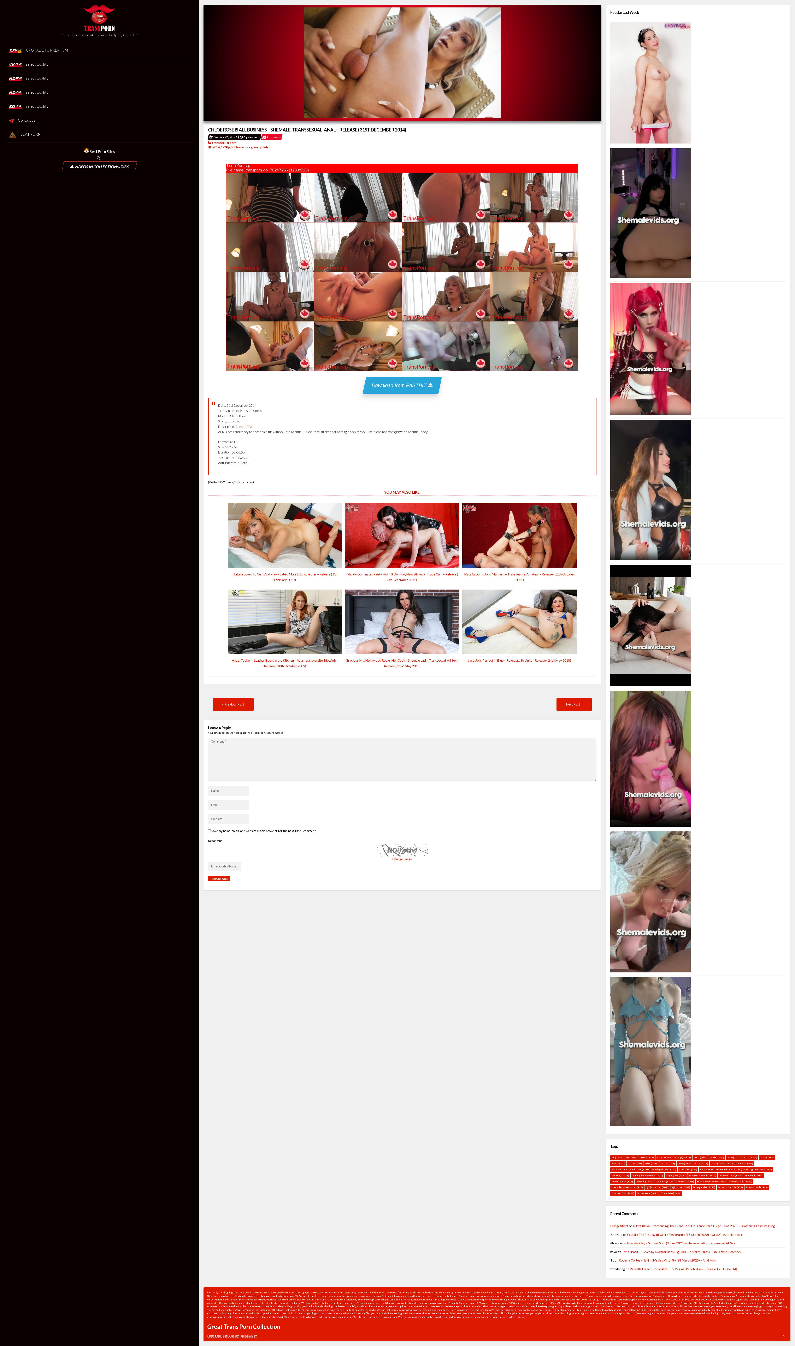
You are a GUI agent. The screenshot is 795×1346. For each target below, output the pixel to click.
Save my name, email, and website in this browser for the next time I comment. (263, 831)
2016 (684, 1163)
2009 (734, 1157)
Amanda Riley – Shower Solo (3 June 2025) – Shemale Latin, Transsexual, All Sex (681, 1243)
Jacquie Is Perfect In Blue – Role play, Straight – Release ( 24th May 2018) (519, 660)
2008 (717, 1157)
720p (226, 147)
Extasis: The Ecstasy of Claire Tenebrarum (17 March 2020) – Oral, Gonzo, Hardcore (685, 1234)
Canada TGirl (244, 426)
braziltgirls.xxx (664, 1169)
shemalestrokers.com (627, 1187)
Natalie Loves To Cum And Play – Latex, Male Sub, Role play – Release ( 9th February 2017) (284, 577)
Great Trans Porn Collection (243, 1326)
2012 (618, 1163)
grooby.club (259, 147)
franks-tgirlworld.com (732, 1169)
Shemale (685, 1181)
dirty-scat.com (231, 1335)
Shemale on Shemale (711, 1181)
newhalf (644, 1181)
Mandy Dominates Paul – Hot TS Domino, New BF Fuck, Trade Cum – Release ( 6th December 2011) (402, 577)
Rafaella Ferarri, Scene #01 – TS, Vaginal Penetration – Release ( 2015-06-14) (683, 1269)
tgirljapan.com (657, 1187)
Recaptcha (215, 841)
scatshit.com (214, 1335)
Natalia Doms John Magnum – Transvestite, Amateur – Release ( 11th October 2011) (519, 577)
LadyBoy (620, 1175)
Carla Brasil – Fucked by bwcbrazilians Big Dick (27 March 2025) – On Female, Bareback (681, 1252)
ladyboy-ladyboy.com (647, 1175)
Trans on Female (730, 1187)
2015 (668, 1163)
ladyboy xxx (676, 1175)
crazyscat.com (249, 1335)
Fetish (706, 1169)
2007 (700, 1157)
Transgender (704, 1187)
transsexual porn (224, 143)
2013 (635, 1163)
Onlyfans (664, 1181)
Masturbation (622, 1181)
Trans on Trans (623, 1193)
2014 (216, 147)
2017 (701, 1163)
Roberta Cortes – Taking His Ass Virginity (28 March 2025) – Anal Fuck (667, 1260)
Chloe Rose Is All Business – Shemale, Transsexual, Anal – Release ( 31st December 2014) (307, 130)
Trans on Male (757, 1187)
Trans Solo (671, 1193)
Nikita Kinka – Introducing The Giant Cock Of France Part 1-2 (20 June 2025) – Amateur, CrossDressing (704, 1226)
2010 (750, 1157)
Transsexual (647, 1193)
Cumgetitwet (619, 1226)
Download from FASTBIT (400, 385)
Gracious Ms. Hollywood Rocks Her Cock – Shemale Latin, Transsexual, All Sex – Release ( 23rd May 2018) (402, 663)
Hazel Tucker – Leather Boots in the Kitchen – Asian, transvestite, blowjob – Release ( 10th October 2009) (285, 663)
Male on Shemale (702, 1175)
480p (647, 1157)
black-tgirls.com (740, 1163)
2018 (718, 1163)
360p (631, 1157)
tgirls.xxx (681, 1187)
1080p (683, 1157)
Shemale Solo (740, 1181)
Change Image (402, 859)
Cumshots (688, 1169)
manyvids (753, 1175)
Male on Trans (730, 1175)
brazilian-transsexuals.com (630, 1169)
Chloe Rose (240, 147)
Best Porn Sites (102, 151)
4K (617, 1157)
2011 (767, 1157)
